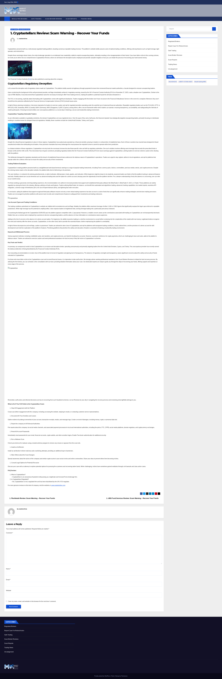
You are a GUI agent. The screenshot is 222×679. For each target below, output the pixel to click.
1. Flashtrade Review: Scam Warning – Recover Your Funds (32, 498)
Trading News (86, 19)
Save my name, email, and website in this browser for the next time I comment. (32, 601)
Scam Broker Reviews (53, 19)
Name (8, 569)
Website (8, 590)
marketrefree (23, 38)
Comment (9, 533)
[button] (216, 19)
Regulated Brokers (19, 19)
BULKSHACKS (173, 81)
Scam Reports (71, 19)
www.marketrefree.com (58, 485)
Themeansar (124, 676)
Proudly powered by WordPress (102, 676)
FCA (29, 79)
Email (8, 579)
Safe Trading (36, 19)
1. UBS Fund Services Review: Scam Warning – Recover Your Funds (132, 498)
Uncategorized (172, 69)
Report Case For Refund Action (178, 46)
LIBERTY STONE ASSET (185, 81)
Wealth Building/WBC (200, 81)
